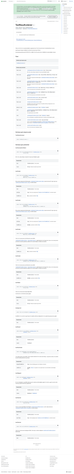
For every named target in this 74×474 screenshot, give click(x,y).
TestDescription (39, 70)
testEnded (29, 74)
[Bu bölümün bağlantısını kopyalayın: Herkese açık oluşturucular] (32, 132)
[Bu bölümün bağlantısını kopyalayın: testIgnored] (22, 308)
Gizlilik (21, 471)
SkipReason (44, 115)
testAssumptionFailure (31, 70)
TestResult (43, 107)
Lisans (18, 471)
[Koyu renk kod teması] (57, 138)
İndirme (2, 461)
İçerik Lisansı (26, 449)
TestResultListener (20, 63)
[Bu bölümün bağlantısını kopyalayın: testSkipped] (22, 373)
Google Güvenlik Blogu (29, 462)
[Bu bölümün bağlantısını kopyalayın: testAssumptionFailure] (27, 148)
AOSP (16, 21)
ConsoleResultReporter (20, 40)
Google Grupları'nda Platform (30, 464)
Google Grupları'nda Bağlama (30, 467)
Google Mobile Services (53, 462)
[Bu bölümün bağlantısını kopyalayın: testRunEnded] (23, 347)
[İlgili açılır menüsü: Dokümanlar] (14, 1)
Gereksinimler (3, 459)
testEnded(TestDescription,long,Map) (40, 122)
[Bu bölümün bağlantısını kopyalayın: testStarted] (22, 397)
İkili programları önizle (4, 462)
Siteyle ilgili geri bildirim (27, 471)
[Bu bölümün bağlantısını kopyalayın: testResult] (21, 327)
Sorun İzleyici (52, 466)
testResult (29, 107)
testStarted (29, 119)
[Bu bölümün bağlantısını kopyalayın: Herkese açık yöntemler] (30, 144)
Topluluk (9, 471)
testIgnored (29, 101)
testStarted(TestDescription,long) (23, 182)
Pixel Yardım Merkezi (53, 459)
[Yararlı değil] (57, 21)
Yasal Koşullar (14, 471)
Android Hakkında (4, 471)
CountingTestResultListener (28, 40)
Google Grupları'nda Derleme (30, 466)
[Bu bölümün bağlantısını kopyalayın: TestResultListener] (25, 135)
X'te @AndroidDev (28, 459)
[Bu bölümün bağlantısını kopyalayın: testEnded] (21, 171)
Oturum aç (71, 1)
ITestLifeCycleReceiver (32, 28)
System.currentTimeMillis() (44, 192)
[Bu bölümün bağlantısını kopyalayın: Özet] (19, 56)
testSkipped (29, 115)
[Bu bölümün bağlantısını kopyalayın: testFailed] (21, 282)
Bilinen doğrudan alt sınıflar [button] (29, 40)
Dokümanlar (11, 1)
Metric (32, 367)
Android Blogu (27, 461)
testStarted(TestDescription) (48, 121)
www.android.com (53, 461)
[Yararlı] (56, 21)
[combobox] (52, 1)
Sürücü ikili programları (5, 466)
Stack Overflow (52, 464)
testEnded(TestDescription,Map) (47, 77)
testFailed (29, 97)
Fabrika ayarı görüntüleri (5, 464)
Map (37, 195)
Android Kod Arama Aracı (21, 1)
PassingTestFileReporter (38, 40)
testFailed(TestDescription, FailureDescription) (26, 240)
